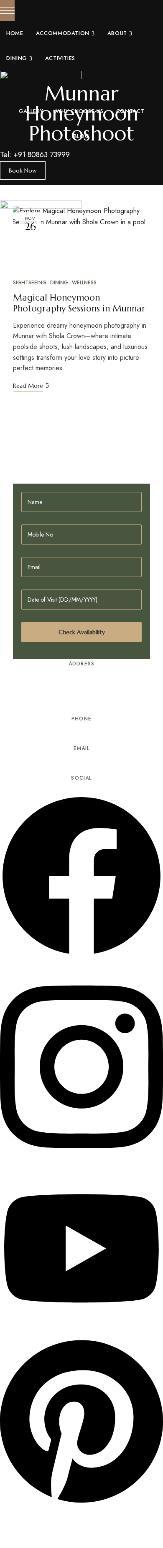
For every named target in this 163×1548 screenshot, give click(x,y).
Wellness (84, 282)
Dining (59, 282)
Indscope (62, 1527)
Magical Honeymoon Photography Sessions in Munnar (79, 303)
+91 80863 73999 (41, 154)
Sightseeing (29, 282)
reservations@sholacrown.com (81, 766)
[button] (23, 170)
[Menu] (7, 10)
